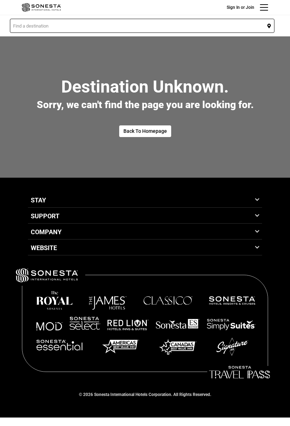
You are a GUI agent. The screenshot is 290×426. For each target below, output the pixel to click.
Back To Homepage (145, 131)
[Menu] (264, 7)
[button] (142, 26)
